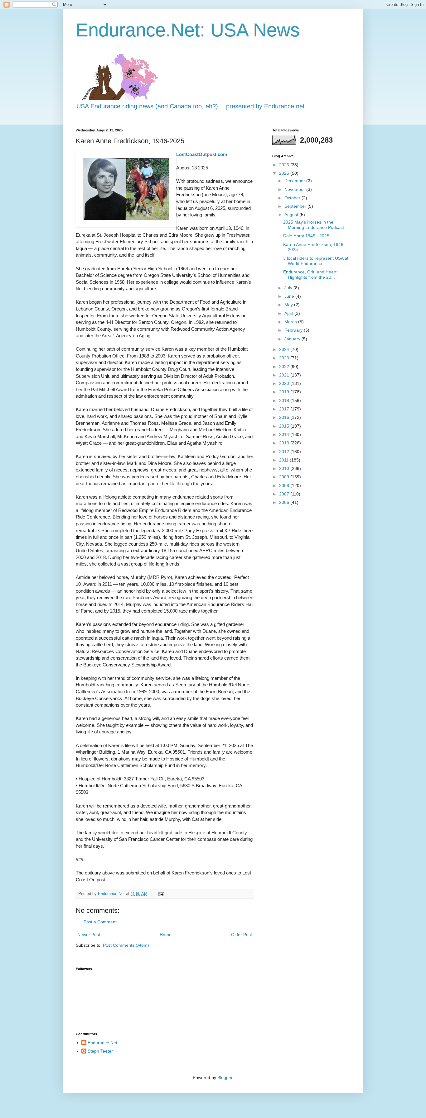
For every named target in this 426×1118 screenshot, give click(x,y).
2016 (284, 417)
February (294, 330)
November (295, 189)
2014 (284, 434)
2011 (284, 459)
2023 (284, 357)
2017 (284, 408)
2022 (284, 366)
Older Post (241, 934)
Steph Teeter (100, 1051)
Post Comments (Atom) (126, 945)
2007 (284, 493)
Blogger (224, 1077)
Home (166, 934)
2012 (284, 451)
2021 (284, 374)
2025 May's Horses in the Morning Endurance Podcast (313, 225)
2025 (284, 173)
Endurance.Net (102, 1042)
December (295, 180)
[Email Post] (161, 894)
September (295, 206)
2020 (284, 383)
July (288, 287)
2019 (284, 391)
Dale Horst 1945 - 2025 (306, 235)
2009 (284, 476)
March (291, 321)
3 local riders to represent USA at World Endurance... (315, 261)
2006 (284, 502)
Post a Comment (100, 921)
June (289, 296)
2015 (284, 426)
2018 (284, 400)
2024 (284, 349)
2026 (284, 164)
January (293, 338)
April (289, 313)
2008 (284, 485)
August (291, 214)
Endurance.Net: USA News (188, 30)
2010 (284, 468)
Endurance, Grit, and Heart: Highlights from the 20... (310, 274)
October (293, 197)
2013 (284, 442)
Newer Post (88, 934)
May (289, 304)
